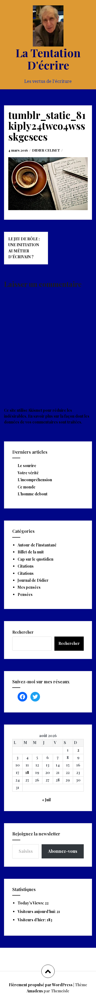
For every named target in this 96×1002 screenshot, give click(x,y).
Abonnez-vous (62, 851)
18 (27, 772)
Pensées (25, 594)
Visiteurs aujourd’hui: (37, 911)
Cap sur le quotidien (35, 559)
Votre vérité (28, 472)
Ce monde (26, 487)
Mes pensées (29, 587)
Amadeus (35, 990)
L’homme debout (32, 493)
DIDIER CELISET (46, 150)
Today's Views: (31, 902)
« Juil (46, 799)
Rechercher (23, 632)
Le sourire (27, 465)
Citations (26, 566)
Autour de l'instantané (37, 545)
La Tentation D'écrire (48, 58)
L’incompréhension (35, 479)
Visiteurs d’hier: (32, 919)
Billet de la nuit (31, 551)
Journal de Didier (33, 580)
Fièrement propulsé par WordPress (41, 984)
